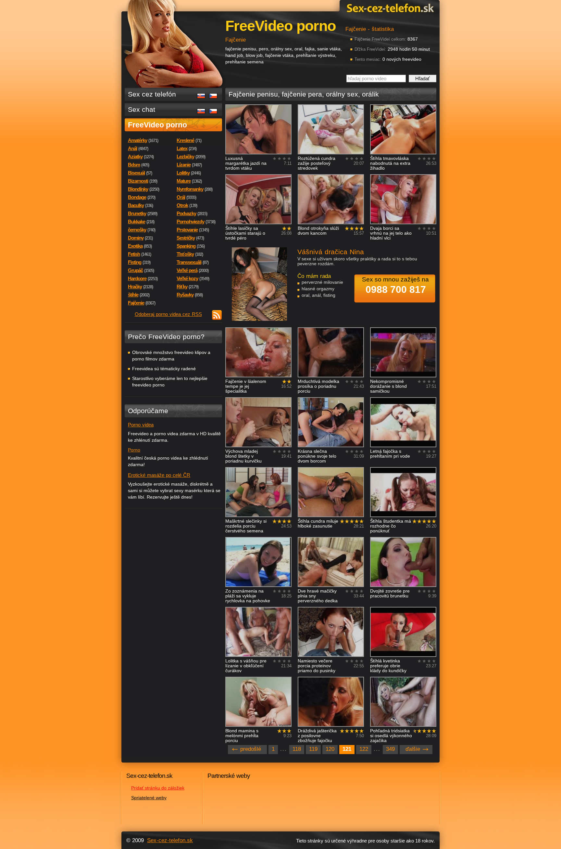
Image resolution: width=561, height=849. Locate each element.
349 (390, 749)
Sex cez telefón (152, 94)
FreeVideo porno (157, 125)
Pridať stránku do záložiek (157, 787)
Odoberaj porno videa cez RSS (168, 314)
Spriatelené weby (149, 797)
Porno (134, 449)
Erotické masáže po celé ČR (159, 475)
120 (330, 749)
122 (363, 749)
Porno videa (141, 424)
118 (297, 749)
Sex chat (141, 109)
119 (313, 749)
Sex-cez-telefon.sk (389, 7)
